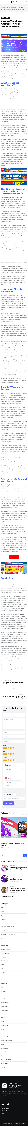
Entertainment (4, 961)
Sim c (2, 1029)
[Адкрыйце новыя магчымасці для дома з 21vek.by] (4, 868)
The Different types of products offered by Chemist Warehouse (13, 191)
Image (4, 790)
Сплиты (3, 1067)
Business (3, 919)
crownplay (3, 938)
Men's (2, 995)
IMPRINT (4, 1113)
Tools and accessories (6, 1040)
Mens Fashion (4, 999)
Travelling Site (4, 1048)
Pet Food (12, 886)
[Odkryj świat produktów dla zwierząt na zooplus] (4, 889)
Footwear (3, 972)
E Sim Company (5, 953)
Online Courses (5, 1002)
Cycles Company (5, 942)
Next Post (21, 694)
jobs (2, 987)
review (2, 1021)
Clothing (3, 930)
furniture (3, 976)
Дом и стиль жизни (6, 1059)
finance (2, 964)
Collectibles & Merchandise (8, 934)
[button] (23, 813)
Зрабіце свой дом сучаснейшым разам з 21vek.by (16, 879)
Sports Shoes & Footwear (7, 1033)
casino (2, 923)
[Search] (26, 2)
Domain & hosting (5, 949)
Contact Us (5, 1111)
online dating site (5, 1006)
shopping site (4, 1025)
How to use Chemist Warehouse (12, 290)
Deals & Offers (5, 840)
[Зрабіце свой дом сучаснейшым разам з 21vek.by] (4, 878)
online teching (4, 1010)
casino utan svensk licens (7, 926)
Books (2, 915)
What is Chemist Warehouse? (10, 84)
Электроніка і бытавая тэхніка (18, 876)
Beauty (2, 911)
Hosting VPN (4, 983)
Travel (2, 1044)
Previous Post (7, 680)
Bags (2, 907)
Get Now (14, 557)
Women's (3, 1056)
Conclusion (7, 578)
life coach (3, 991)
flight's (2, 968)
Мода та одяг (4, 1063)
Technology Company (6, 1037)
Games (2, 980)
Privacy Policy (5, 1108)
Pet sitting (3, 1018)
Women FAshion (5, 1052)
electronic (3, 957)
